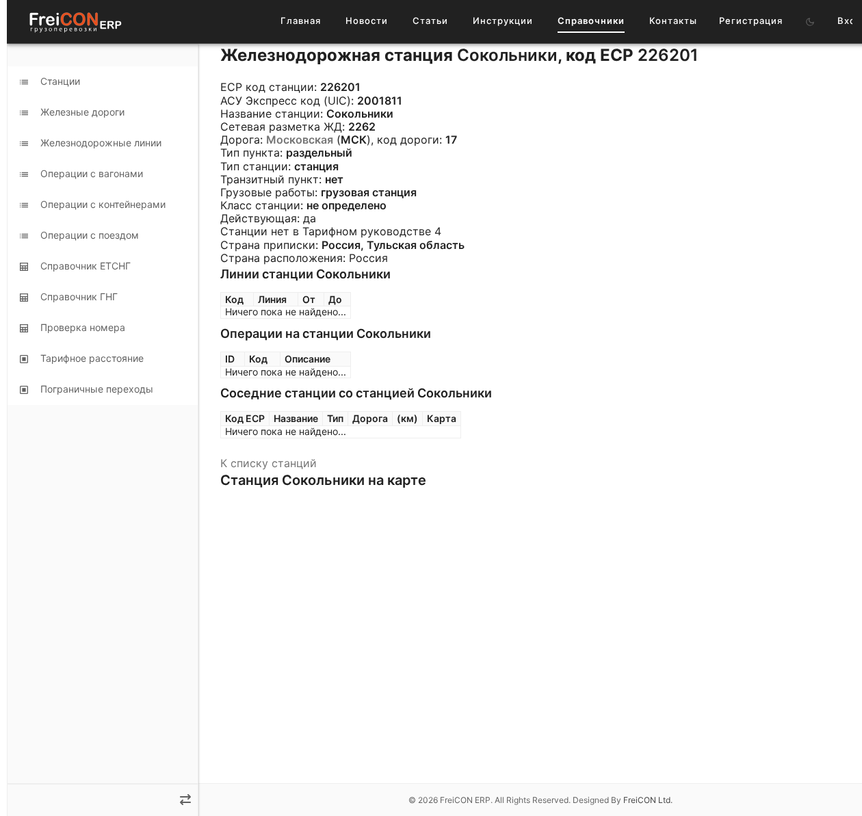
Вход (849, 20)
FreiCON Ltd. (647, 800)
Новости (366, 20)
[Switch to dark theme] (810, 22)
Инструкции (503, 20)
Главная (300, 20)
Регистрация (751, 20)
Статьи (430, 20)
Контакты (673, 20)
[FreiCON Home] (74, 21)
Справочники (591, 20)
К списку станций (268, 463)
